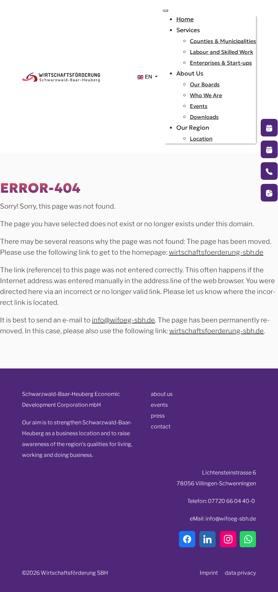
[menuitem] (185, 19)
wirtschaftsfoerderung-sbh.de (216, 252)
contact (161, 426)
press (158, 416)
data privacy (240, 573)
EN (148, 76)
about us (162, 394)
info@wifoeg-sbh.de (123, 320)
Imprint (209, 573)
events (159, 405)
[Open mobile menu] (165, 10)
